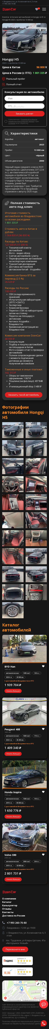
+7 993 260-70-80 (9, 3)
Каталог (7, 902)
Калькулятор (9, 905)
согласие (11, 123)
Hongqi (36, 17)
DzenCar (6, 17)
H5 (42, 17)
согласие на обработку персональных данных (22, 1023)
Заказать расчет (24, 113)
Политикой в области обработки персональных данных (22, 120)
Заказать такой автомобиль (23, 394)
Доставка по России (13, 915)
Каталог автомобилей (21, 17)
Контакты (7, 912)
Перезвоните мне (15, 949)
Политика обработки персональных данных (21, 1021)
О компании (9, 898)
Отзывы (6, 908)
